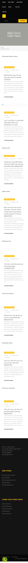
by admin (6, 70)
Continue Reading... (9, 97)
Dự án (4, 7)
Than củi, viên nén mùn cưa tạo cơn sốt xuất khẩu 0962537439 (13, 363)
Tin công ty (12, 158)
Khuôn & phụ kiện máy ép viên (9, 480)
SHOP (9, 7)
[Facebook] (2, 457)
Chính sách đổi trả (6, 511)
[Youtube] (8, 457)
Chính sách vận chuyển (7, 508)
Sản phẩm (19, 2)
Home (3, 2)
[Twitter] (5, 457)
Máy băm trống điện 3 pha (7, 485)
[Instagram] (14, 457)
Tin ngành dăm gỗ (14, 258)
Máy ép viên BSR (6, 477)
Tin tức (17, 7)
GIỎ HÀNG (22, 20)
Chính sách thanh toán (7, 506)
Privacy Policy (14, 557)
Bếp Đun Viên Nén (5, 49)
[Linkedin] (11, 457)
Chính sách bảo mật (6, 503)
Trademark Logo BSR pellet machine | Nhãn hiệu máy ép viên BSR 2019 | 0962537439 (13, 164)
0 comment (7, 71)
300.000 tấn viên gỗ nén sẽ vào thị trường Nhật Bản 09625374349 (13, 318)
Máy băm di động (6, 482)
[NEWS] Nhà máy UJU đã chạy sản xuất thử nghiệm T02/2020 (13, 77)
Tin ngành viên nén (14, 70)
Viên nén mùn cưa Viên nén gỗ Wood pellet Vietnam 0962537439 (13, 412)
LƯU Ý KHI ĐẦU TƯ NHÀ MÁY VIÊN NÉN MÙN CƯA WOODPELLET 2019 (14, 123)
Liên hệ (4, 11)
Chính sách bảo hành (6, 513)
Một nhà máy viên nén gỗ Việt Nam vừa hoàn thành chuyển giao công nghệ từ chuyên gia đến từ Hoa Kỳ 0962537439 (12, 212)
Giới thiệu (11, 2)
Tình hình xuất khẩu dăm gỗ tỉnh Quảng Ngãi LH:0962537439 (13, 266)
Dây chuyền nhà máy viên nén (8, 475)
